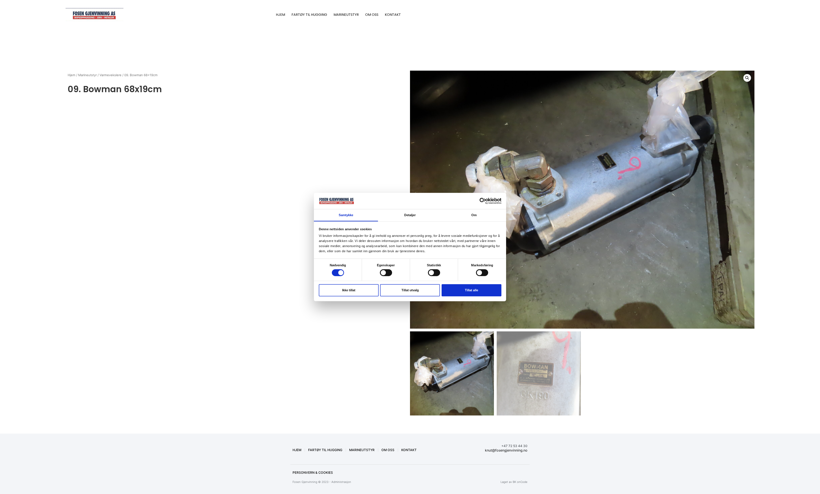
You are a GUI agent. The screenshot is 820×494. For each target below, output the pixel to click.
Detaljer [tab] (410, 215)
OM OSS (371, 14)
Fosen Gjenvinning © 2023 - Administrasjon (322, 482)
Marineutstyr (87, 75)
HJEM (280, 14)
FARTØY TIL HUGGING (309, 14)
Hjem (71, 75)
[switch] (386, 272)
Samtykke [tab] (346, 215)
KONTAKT (393, 14)
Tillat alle (471, 290)
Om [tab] (474, 215)
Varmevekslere (111, 75)
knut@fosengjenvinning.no (506, 450)
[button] (747, 78)
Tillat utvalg (410, 290)
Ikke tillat (348, 290)
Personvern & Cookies (313, 473)
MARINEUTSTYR (346, 14)
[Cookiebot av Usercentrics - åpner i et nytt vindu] (482, 201)
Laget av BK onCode (514, 482)
